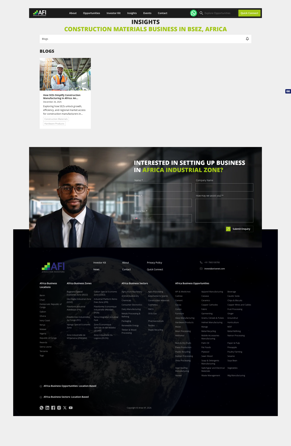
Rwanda (43, 342)
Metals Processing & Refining (131, 315)
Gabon (43, 311)
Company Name (204, 180)
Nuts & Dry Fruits (183, 343)
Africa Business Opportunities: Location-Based (70, 385)
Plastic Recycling (182, 351)
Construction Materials (56, 119)
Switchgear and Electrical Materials (213, 369)
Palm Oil (205, 343)
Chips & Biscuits (234, 300)
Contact (162, 13)
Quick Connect (249, 13)
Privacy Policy (154, 262)
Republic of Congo (48, 338)
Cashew (178, 296)
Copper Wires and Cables (239, 304)
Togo (42, 355)
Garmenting (206, 313)
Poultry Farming (234, 351)
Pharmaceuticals (156, 321)
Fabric (204, 309)
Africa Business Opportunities (192, 283)
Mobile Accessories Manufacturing (210, 337)
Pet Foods (206, 347)
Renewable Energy (130, 325)
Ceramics (205, 300)
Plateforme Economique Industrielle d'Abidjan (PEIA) (105, 309)
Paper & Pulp (233, 343)
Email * (138, 195)
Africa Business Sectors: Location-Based (66, 396)
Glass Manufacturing (184, 318)
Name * (138, 180)
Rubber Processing (184, 356)
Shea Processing (183, 360)
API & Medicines (182, 291)
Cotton (178, 309)
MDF (229, 326)
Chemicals (126, 300)
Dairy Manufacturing (131, 309)
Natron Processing (236, 335)
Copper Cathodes (209, 304)
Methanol (179, 335)
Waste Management (210, 375)
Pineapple (232, 347)
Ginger (230, 313)
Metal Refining (234, 331)
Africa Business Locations (48, 285)
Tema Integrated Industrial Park (106, 318)
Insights (132, 13)
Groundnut (232, 318)
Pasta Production (183, 347)
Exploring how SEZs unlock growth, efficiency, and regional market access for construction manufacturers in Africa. (64, 110)
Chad (42, 299)
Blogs (45, 38)
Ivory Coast (45, 320)
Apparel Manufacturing (212, 291)
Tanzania (44, 351)
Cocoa (178, 304)
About (73, 13)
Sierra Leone (45, 346)
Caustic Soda (233, 296)
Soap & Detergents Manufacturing (210, 362)
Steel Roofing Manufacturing (182, 369)
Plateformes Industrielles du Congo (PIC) (78, 318)
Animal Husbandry (130, 296)
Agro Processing (155, 291)
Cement (179, 300)
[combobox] (136, 218)
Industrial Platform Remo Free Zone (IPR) (105, 300)
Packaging (126, 321)
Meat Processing (183, 331)
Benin (42, 295)
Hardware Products (54, 123)
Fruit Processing (234, 309)
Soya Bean (232, 360)
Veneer (178, 375)
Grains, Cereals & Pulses (212, 318)
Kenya (42, 324)
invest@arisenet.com (214, 268)
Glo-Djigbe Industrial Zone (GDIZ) (79, 300)
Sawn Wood (207, 356)
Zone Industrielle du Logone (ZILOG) (103, 336)
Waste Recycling (155, 329)
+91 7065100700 (212, 262)
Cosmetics (153, 304)
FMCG (151, 309)
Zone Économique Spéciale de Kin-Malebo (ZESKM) (105, 327)
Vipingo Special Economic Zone (79, 326)
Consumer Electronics (132, 304)
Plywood (205, 351)
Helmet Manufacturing (211, 322)
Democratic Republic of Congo (50, 306)
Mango (204, 326)
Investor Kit (114, 13)
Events (147, 13)
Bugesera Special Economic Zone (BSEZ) (77, 293)
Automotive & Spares (158, 296)
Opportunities (91, 13)
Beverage (231, 291)
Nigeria (43, 333)
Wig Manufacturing (236, 375)
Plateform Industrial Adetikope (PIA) (76, 308)
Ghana (43, 316)
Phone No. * (140, 211)
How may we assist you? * (209, 195)
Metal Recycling (208, 331)
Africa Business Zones (79, 283)
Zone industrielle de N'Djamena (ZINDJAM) (77, 336)
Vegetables (232, 368)
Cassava (205, 296)
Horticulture (233, 322)
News (96, 269)
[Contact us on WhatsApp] (193, 13)
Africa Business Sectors (135, 283)
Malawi (43, 329)
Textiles (151, 325)
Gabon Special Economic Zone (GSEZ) (105, 293)
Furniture (179, 313)
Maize (178, 326)
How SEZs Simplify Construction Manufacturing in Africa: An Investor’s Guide (61, 97)
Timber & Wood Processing (129, 331)
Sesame (231, 356)
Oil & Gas (152, 313)
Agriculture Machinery (132, 291)
